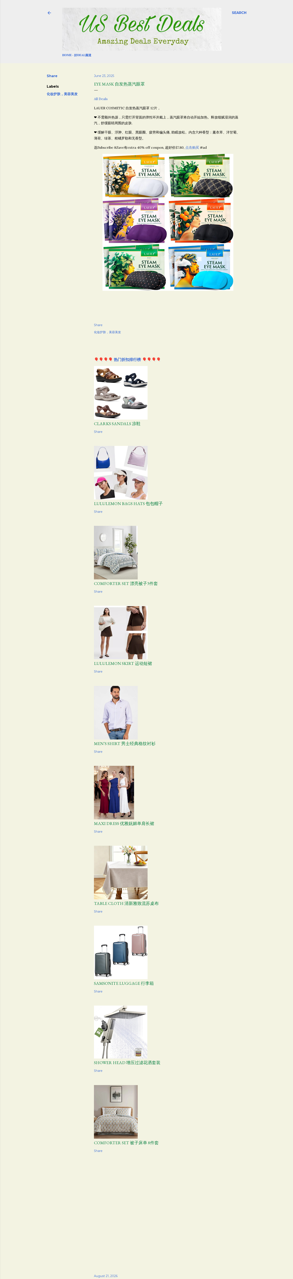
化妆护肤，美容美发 (62, 94)
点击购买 (192, 147)
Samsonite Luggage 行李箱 (124, 983)
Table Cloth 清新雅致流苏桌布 (126, 903)
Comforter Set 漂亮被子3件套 (126, 583)
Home (67, 55)
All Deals (101, 99)
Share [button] (52, 76)
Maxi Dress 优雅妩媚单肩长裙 (124, 823)
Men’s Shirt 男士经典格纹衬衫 (125, 743)
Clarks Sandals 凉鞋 (117, 423)
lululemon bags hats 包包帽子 (128, 503)
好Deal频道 (82, 55)
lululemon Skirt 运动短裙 (123, 663)
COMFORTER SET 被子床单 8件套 (126, 1143)
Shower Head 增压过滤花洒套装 (127, 1062)
